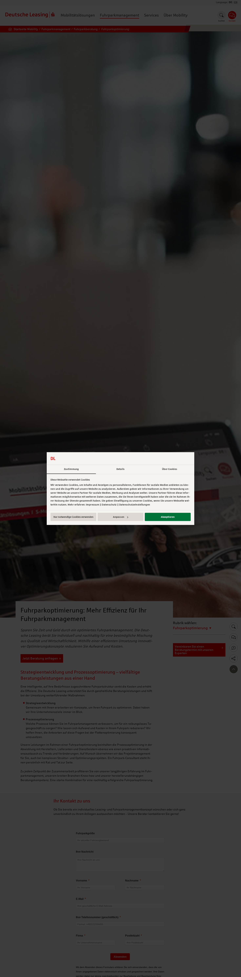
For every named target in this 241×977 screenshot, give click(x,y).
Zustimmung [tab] (71, 469)
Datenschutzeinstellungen (134, 504)
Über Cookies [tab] (169, 469)
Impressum (92, 504)
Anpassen (118, 517)
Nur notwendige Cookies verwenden (73, 517)
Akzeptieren (168, 517)
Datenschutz (109, 504)
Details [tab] (120, 469)
